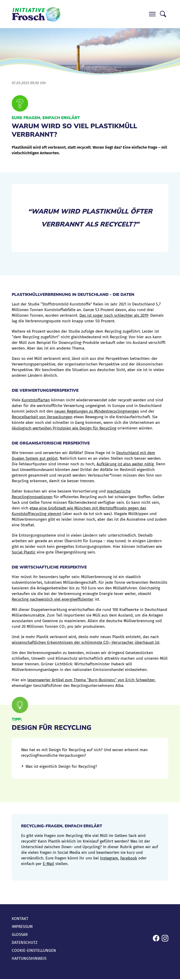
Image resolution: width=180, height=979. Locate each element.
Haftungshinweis (29, 958)
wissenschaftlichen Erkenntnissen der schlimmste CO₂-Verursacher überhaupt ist (85, 642)
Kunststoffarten (36, 400)
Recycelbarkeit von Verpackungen (42, 416)
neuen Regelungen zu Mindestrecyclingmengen (96, 411)
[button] (152, 14)
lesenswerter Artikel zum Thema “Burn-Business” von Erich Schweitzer (91, 680)
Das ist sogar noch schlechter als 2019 (113, 315)
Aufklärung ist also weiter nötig (125, 464)
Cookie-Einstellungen (34, 950)
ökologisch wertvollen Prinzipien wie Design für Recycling (64, 428)
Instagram (109, 858)
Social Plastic (24, 552)
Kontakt (20, 918)
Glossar (20, 934)
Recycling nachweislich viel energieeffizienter (53, 599)
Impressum (22, 926)
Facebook (128, 858)
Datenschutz (25, 942)
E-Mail (48, 863)
